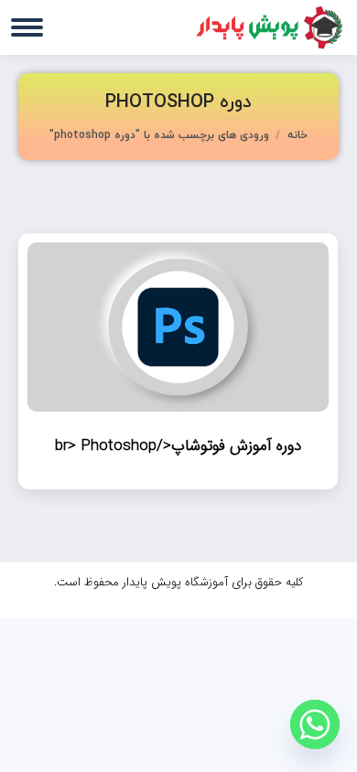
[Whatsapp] (315, 724)
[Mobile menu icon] (27, 27)
